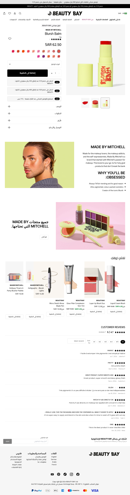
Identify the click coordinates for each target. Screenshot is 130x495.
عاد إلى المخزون (114, 19)
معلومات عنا (42, 462)
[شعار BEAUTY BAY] (65, 13)
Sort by (88, 342)
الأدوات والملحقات (24, 19)
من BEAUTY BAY (87, 19)
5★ (117, 342)
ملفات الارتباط (17, 464)
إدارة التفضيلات (16, 467)
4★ (111, 342)
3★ (105, 342)
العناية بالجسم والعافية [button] (41, 19)
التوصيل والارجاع (41, 457)
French (54, 464)
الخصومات (13, 19)
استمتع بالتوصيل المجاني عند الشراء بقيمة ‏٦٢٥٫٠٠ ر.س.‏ (35, 98)
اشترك (7, 441)
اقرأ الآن (44, 236)
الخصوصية (18, 462)
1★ (94, 342)
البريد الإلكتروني (44, 438)
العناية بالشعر (55, 19)
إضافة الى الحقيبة (27, 73)
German (54, 459)
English (54, 457)
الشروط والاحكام (16, 457)
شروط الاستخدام (16, 459)
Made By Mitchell (53, 29)
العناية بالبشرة (67, 19)
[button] (20, 13)
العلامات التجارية (102, 19)
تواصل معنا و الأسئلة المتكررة (36, 459)
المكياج (76, 19)
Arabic (54, 462)
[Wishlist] (9, 13)
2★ (100, 342)
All (123, 342)
